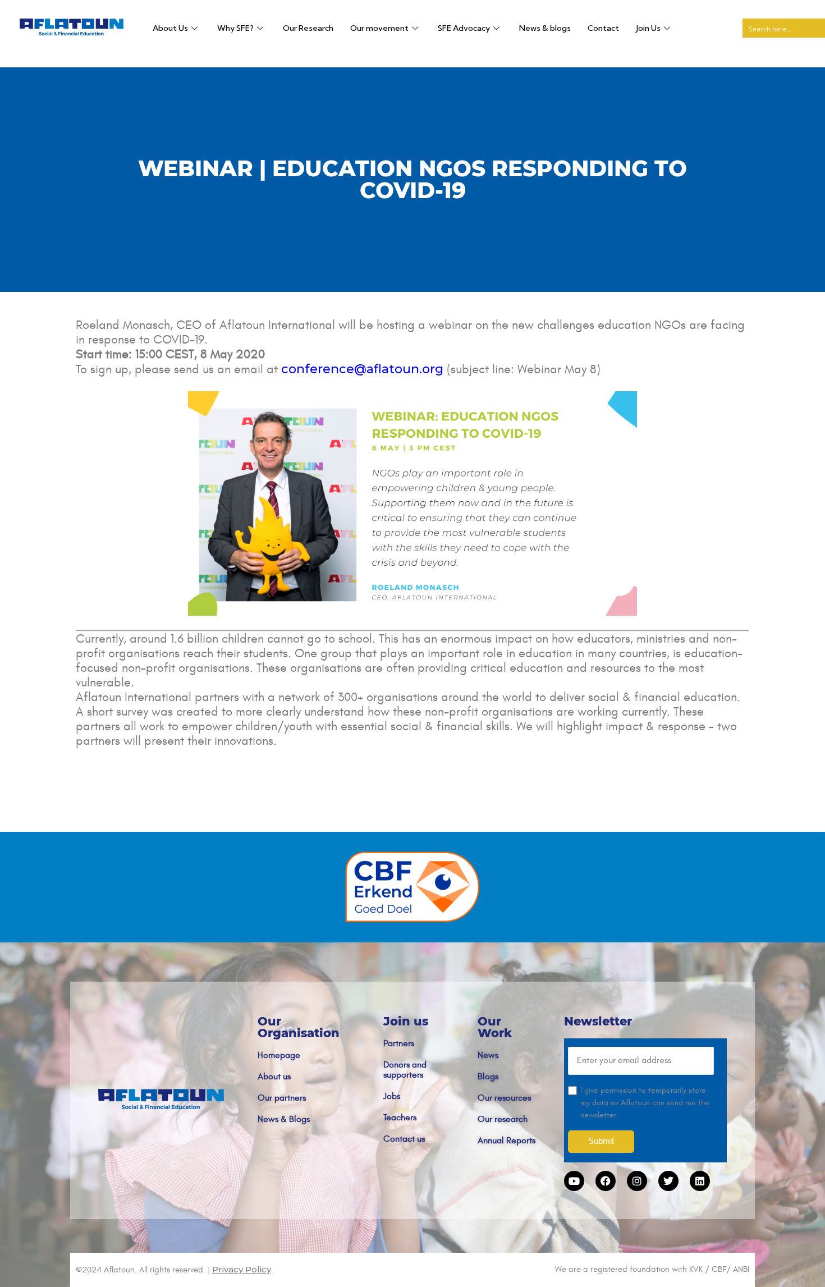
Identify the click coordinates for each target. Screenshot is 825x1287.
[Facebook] (605, 1181)
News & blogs (545, 28)
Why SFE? (235, 28)
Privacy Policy (241, 1269)
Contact (603, 28)
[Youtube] (574, 1181)
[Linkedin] (700, 1181)
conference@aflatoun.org (362, 369)
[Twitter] (668, 1181)
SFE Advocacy (464, 28)
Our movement (379, 28)
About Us (170, 28)
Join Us (648, 28)
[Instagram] (637, 1181)
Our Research (308, 28)
